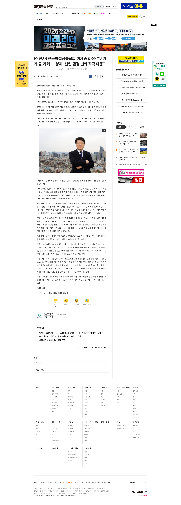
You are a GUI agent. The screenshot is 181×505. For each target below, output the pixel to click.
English (108, 6)
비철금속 (55, 13)
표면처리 (86, 405)
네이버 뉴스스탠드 (73, 457)
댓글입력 (38, 362)
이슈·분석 (87, 13)
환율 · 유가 (87, 428)
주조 (85, 394)
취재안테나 (71, 428)
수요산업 (86, 434)
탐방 (53, 434)
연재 (118, 402)
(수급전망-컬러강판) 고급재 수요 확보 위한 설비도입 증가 (60, 336)
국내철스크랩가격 (121, 426)
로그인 (58, 7)
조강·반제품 (55, 397)
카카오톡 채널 (72, 454)
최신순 (37, 370)
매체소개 (36, 482)
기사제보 (44, 482)
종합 (37, 387)
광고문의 (51, 482)
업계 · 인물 (56, 422)
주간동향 (103, 400)
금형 (85, 400)
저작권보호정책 (91, 482)
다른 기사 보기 (49, 317)
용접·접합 (87, 402)
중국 (134, 397)
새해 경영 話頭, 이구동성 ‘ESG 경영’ (52, 340)
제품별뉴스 (75, 13)
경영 (85, 460)
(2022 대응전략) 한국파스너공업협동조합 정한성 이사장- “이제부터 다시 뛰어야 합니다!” (71, 332)
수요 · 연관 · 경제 (91, 422)
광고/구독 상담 (133, 16)
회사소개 (87, 448)
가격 (102, 394)
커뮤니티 (112, 13)
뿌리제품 (87, 387)
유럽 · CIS (135, 411)
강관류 (54, 408)
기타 (53, 411)
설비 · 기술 (40, 422)
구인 (134, 431)
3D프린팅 (86, 411)
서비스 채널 (73, 448)
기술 (37, 428)
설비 (37, 426)
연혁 (85, 457)
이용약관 (58, 482)
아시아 (134, 408)
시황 (95, 13)
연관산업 (86, 437)
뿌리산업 (65, 13)
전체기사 (39, 13)
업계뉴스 (54, 426)
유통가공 (103, 405)
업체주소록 (137, 434)
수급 (102, 391)
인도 (134, 402)
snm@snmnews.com (60, 314)
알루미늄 (70, 397)
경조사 (54, 437)
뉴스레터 (70, 452)
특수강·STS (55, 405)
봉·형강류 (54, 402)
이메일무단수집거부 (103, 482)
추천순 (42, 370)
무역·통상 (135, 391)
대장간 (70, 426)
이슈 (118, 397)
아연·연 (70, 400)
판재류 (54, 400)
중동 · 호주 (136, 414)
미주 (134, 405)
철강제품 (55, 387)
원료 (102, 402)
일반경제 (86, 426)
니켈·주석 (71, 402)
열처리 (86, 408)
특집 (118, 391)
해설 (118, 400)
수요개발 (38, 431)
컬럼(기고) (71, 431)
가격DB (102, 13)
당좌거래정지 (55, 440)
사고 (134, 428)
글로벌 (135, 387)
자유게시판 (136, 437)
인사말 (86, 452)
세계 (134, 394)
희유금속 (70, 405)
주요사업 (86, 454)
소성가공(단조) (88, 397)
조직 (85, 463)
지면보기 (39, 448)
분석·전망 (119, 394)
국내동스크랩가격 (121, 428)
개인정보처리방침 (67, 482)
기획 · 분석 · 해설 (124, 387)
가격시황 (104, 387)
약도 (85, 466)
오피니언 (71, 422)
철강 (47, 13)
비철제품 (71, 387)
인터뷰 (54, 431)
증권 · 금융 (105, 422)
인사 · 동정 (55, 428)
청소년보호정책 (80, 482)
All (51, 495)
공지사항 (135, 426)
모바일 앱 (70, 460)
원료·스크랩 (55, 394)
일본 (134, 400)
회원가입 (64, 7)
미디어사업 (39, 19)
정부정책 (86, 431)
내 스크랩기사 (100, 6)
